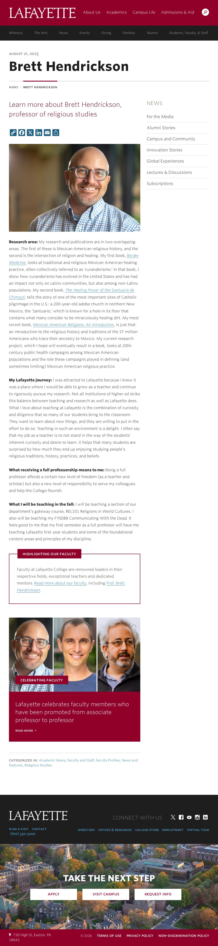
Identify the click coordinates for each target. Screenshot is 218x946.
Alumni (152, 33)
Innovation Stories (164, 150)
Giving (106, 33)
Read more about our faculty (60, 583)
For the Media (160, 116)
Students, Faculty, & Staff (188, 33)
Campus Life (144, 12)
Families (129, 33)
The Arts (40, 33)
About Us (91, 12)
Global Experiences (165, 161)
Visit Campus (106, 893)
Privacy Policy (139, 935)
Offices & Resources (115, 830)
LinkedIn (205, 817)
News (63, 33)
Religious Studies (38, 765)
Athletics (16, 33)
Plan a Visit (19, 829)
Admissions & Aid (177, 12)
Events (85, 33)
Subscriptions (160, 183)
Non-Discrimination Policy (183, 935)
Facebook (181, 817)
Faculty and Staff (80, 760)
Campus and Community (171, 138)
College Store (147, 830)
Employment (173, 830)
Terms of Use (109, 935)
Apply (54, 893)
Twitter (173, 817)
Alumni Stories (161, 127)
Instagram (197, 817)
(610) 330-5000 (22, 834)
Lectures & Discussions (169, 172)
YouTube (189, 817)
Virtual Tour (198, 830)
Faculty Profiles (108, 760)
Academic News (52, 760)
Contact (39, 829)
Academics (116, 12)
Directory (86, 830)
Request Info (158, 893)
